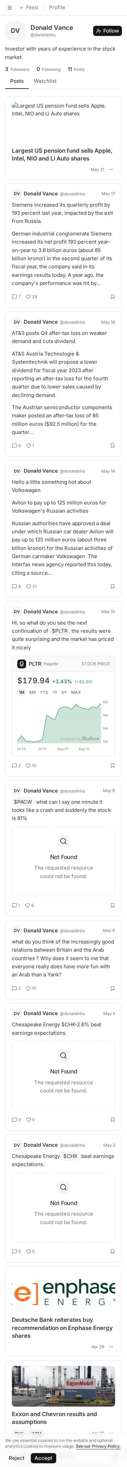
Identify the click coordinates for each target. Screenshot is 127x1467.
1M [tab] (21, 692)
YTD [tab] (44, 692)
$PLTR (60, 631)
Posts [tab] (17, 81)
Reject (16, 1458)
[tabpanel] (63, 767)
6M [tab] (32, 692)
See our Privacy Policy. (98, 1446)
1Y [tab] (55, 692)
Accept (43, 1458)
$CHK (70, 1156)
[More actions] (110, 169)
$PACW (23, 802)
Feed (32, 7)
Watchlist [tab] (45, 81)
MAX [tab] (76, 692)
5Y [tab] (64, 692)
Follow (111, 30)
